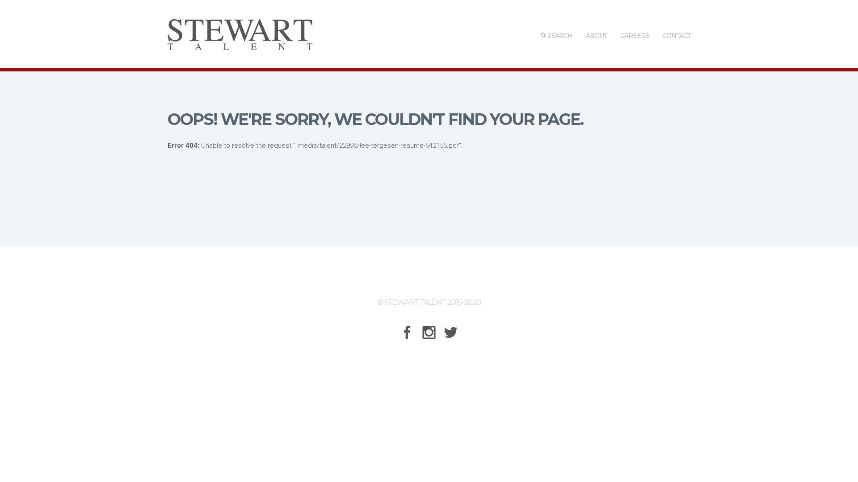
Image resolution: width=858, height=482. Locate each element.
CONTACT (676, 36)
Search (559, 36)
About (596, 36)
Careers (634, 36)
